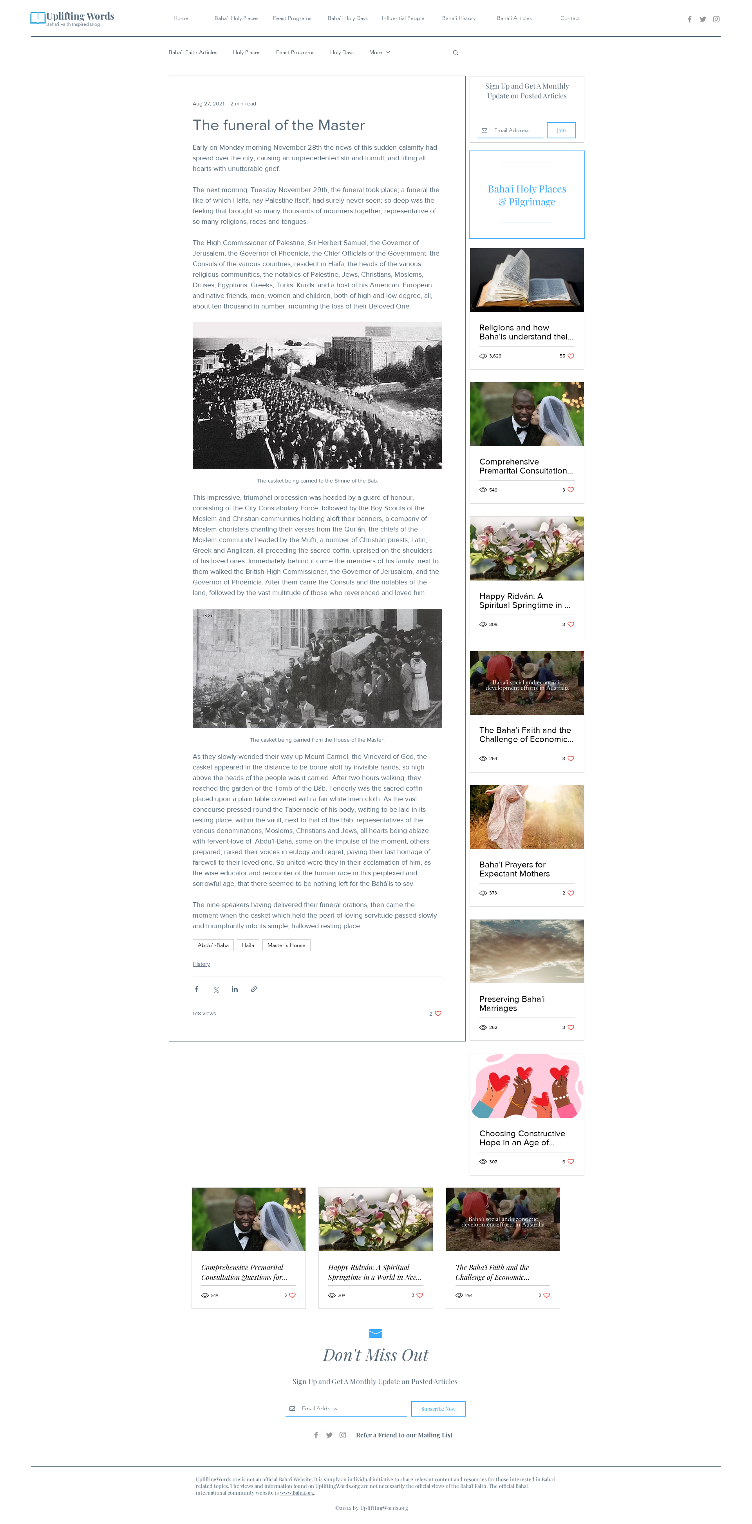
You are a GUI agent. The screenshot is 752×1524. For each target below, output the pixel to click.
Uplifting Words (80, 15)
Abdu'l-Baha (213, 945)
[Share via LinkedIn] (235, 989)
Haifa (248, 945)
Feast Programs (295, 52)
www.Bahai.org (297, 1492)
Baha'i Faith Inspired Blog (73, 24)
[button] (455, 52)
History (201, 964)
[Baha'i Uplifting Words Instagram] (716, 19)
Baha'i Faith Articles (193, 52)
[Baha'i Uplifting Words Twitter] (703, 19)
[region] (527, 194)
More (375, 52)
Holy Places (246, 52)
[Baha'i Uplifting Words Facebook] (689, 19)
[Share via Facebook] (196, 989)
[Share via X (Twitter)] (215, 989)
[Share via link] (254, 989)
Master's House (287, 945)
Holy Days (342, 52)
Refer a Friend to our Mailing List (404, 1435)
